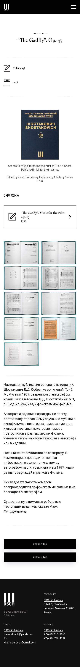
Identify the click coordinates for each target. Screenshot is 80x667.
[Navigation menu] (73, 7)
